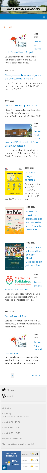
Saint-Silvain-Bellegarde (23, 8)
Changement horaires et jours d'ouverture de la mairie (23, 77)
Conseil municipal (16, 316)
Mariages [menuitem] (11, 390)
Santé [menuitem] (10, 396)
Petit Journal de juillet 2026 (21, 105)
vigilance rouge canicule (30, 176)
